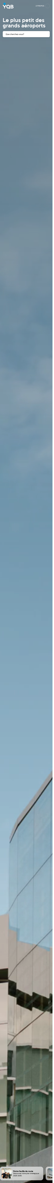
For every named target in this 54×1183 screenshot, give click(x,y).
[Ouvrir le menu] (47, 6)
